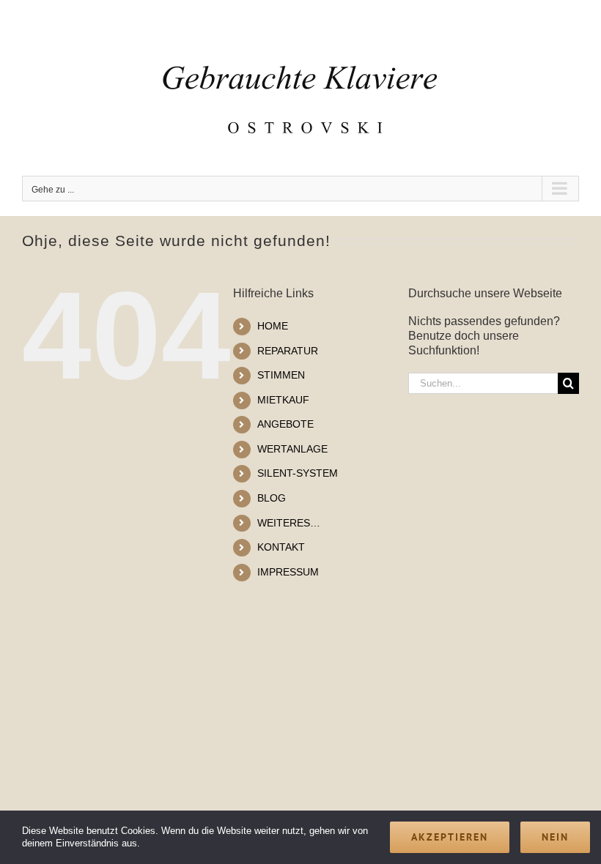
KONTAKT (281, 547)
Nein (555, 836)
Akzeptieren (449, 836)
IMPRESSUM (288, 572)
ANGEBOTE (285, 424)
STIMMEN (281, 375)
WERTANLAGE (292, 449)
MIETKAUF (283, 400)
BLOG (271, 498)
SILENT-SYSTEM (297, 473)
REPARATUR (287, 351)
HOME (272, 326)
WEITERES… (288, 523)
